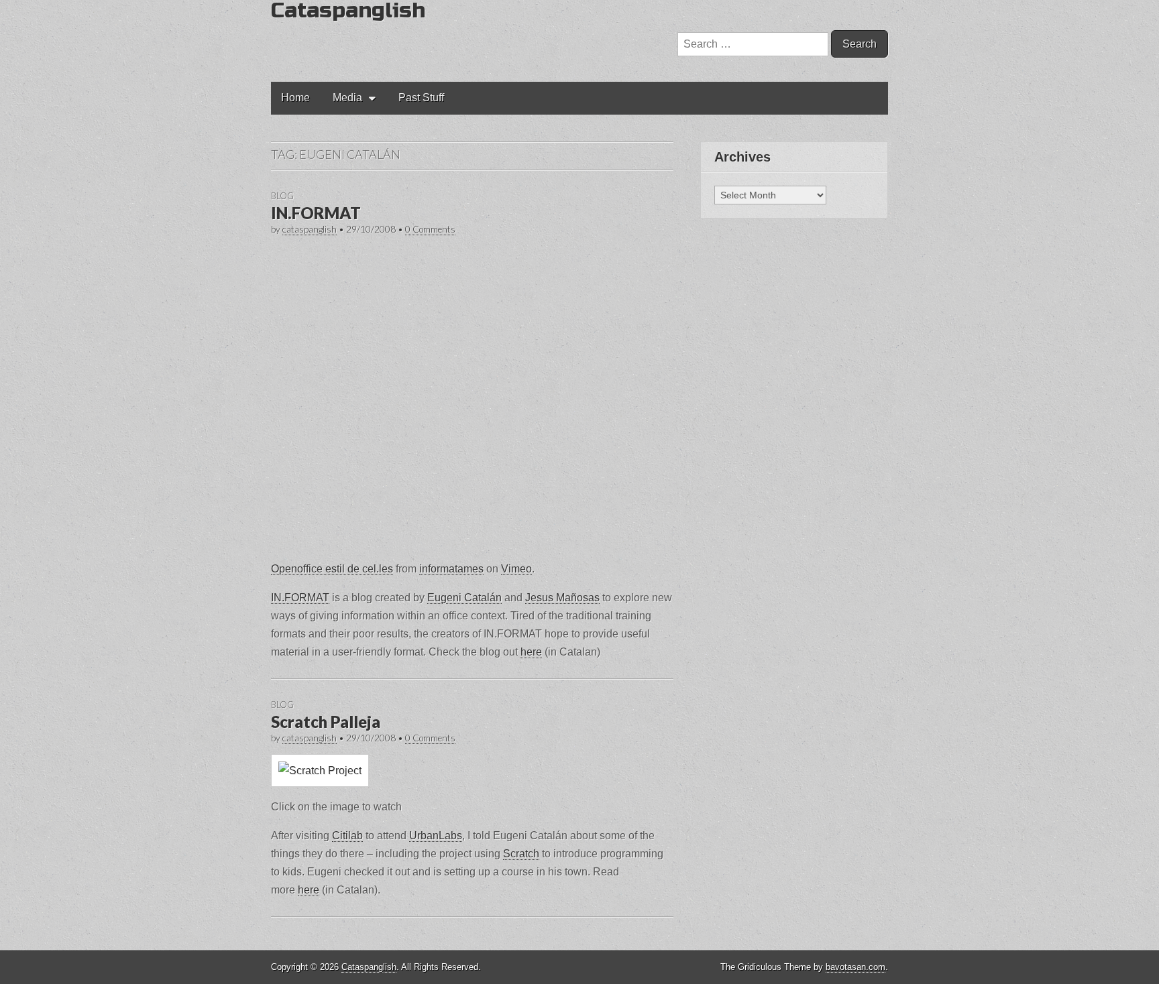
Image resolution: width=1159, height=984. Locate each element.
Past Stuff (421, 97)
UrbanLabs (435, 835)
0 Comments (430, 229)
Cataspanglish (368, 967)
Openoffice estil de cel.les (332, 568)
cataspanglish (309, 229)
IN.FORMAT (316, 213)
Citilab (347, 835)
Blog (282, 195)
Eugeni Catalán (464, 597)
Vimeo (516, 568)
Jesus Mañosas (562, 597)
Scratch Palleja (325, 721)
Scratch (521, 853)
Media (347, 97)
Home (295, 97)
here (531, 652)
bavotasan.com (855, 967)
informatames (451, 568)
